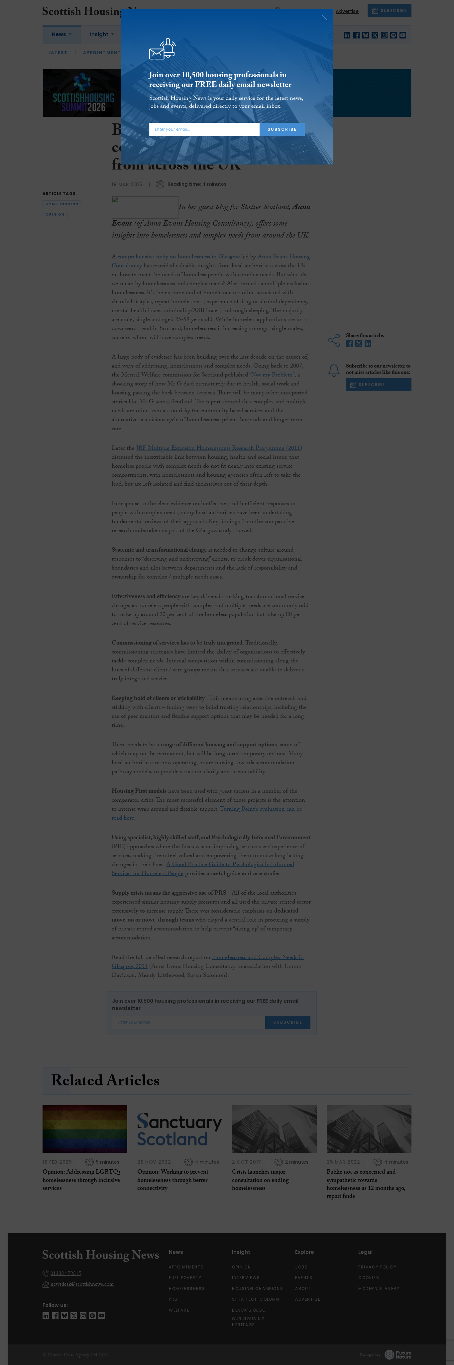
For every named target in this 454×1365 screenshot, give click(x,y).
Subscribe (282, 129)
